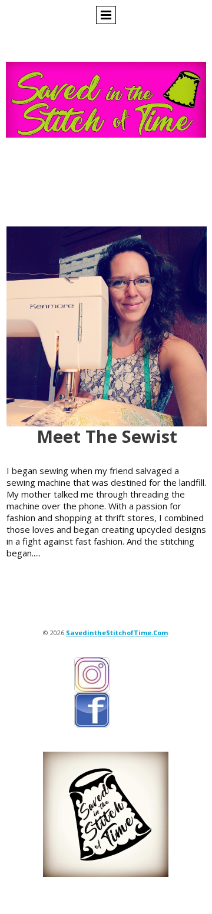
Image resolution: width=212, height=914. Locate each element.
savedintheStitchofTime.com (117, 632)
